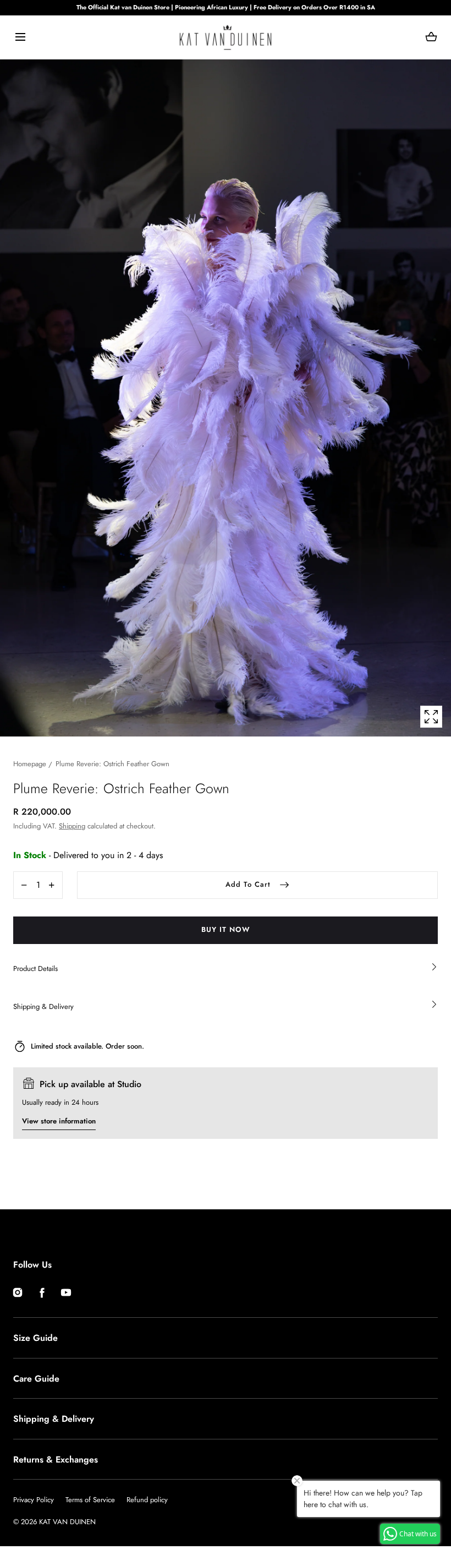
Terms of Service (90, 1499)
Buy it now (225, 929)
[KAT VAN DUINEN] (225, 37)
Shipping (72, 826)
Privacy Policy (33, 1499)
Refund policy (147, 1499)
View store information (59, 1121)
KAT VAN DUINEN (67, 1521)
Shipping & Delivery (53, 1418)
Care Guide (36, 1378)
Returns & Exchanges (55, 1459)
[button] (20, 37)
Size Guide (35, 1338)
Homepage (29, 764)
